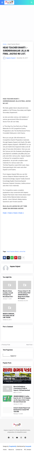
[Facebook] (4, 257)
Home (4, 44)
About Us (11, 449)
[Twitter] (8, 257)
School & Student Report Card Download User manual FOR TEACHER (22, 409)
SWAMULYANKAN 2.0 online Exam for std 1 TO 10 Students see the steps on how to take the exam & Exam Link (22, 399)
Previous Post (6, 344)
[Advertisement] (17, 24)
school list (22, 251)
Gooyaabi (28, 446)
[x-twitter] (12, 437)
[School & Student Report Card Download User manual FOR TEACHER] (7, 410)
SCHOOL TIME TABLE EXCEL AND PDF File (15, 377)
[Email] (19, 257)
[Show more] (23, 257)
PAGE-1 (5, 213)
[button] (2, 2)
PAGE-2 (10, 213)
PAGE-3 (15, 213)
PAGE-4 (21, 213)
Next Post (29, 344)
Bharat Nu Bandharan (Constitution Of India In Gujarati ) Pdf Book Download (22, 388)
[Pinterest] (15, 257)
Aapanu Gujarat (15, 266)
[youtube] (17, 437)
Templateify (12, 446)
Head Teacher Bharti (14, 44)
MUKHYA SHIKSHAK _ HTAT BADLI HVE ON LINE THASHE (9, 315)
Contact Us (19, 449)
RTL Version (27, 449)
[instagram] (21, 437)
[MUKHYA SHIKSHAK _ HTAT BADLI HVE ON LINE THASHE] (9, 308)
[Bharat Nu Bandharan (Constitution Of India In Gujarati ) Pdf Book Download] (7, 389)
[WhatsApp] (12, 257)
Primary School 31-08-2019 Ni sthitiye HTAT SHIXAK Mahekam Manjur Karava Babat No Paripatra (24, 294)
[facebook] (8, 437)
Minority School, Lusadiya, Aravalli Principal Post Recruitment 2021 (8, 293)
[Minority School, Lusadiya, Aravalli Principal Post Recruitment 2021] (9, 285)
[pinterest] (25, 437)
